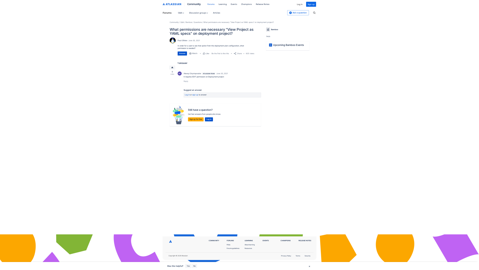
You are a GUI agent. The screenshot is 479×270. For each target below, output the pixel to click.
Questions (198, 22)
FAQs (228, 245)
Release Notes (262, 4)
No (194, 266)
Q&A (180, 12)
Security (307, 256)
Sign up (311, 4)
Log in (300, 4)
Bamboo (189, 22)
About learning (250, 245)
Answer (182, 53)
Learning (223, 4)
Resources (248, 248)
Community (194, 4)
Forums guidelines (233, 248)
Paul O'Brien (182, 40)
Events (234, 4)
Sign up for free (195, 119)
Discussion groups (198, 12)
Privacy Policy (286, 256)
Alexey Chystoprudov (192, 73)
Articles (216, 12)
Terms (298, 256)
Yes (188, 266)
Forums (211, 4)
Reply (186, 81)
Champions (246, 4)
